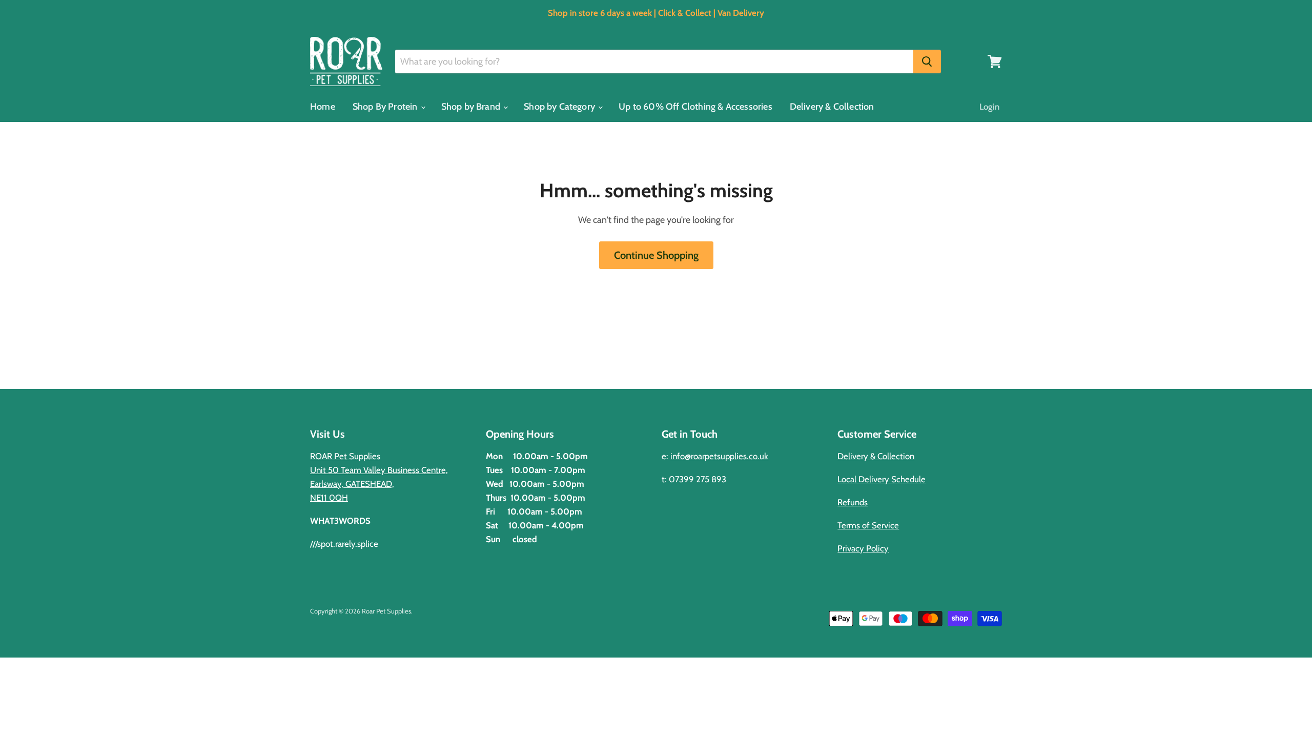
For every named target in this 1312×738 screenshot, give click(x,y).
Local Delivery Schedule (881, 479)
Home (322, 106)
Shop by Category (560, 106)
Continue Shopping (656, 255)
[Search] (927, 61)
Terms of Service (868, 525)
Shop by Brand (472, 106)
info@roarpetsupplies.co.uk (719, 456)
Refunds (852, 502)
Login (989, 106)
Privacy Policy (863, 548)
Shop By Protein (386, 106)
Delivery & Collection (832, 106)
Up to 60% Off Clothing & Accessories (695, 106)
